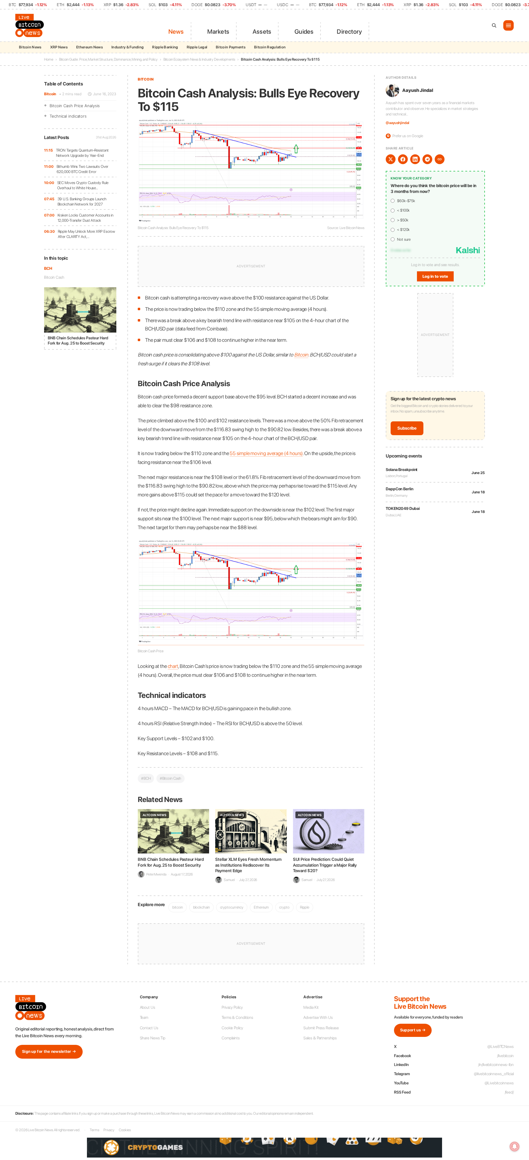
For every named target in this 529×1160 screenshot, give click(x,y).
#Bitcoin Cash (171, 778)
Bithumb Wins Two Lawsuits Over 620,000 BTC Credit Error (82, 169)
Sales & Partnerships (319, 1038)
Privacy (108, 1130)
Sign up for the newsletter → (49, 1051)
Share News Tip (153, 1038)
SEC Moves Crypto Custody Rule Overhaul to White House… (82, 185)
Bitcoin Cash (54, 277)
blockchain (201, 907)
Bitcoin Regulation (270, 47)
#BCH (146, 778)
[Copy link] (440, 159)
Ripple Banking (165, 47)
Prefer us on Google (405, 136)
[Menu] (508, 25)
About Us (147, 1007)
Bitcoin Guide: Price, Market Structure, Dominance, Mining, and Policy (108, 59)
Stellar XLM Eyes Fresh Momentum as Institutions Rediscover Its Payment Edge (248, 865)
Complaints (231, 1038)
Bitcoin (50, 94)
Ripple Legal (197, 47)
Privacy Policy (232, 1007)
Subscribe (407, 428)
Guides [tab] (304, 31)
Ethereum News (89, 47)
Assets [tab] (262, 31)
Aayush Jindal (417, 90)
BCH (48, 268)
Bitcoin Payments (231, 47)
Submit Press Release (321, 1028)
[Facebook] (403, 159)
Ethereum (261, 907)
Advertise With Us (317, 1017)
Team (144, 1017)
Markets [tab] (218, 31)
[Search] (494, 25)
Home (48, 59)
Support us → (413, 1030)
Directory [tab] (349, 31)
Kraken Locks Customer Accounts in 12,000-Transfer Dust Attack (86, 218)
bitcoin (177, 907)
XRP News (59, 47)
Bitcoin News (30, 47)
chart (173, 666)
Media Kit (310, 1007)
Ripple (304, 907)
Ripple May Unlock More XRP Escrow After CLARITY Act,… (86, 234)
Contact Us (149, 1028)
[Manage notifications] (515, 1146)
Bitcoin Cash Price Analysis (75, 105)
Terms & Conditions (237, 1017)
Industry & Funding (127, 47)
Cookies (124, 1130)
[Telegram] (427, 159)
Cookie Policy (232, 1028)
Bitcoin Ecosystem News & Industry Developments (199, 59)
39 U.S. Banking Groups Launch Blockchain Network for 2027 (82, 202)
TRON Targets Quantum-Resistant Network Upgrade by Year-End (82, 153)
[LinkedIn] (415, 159)
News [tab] (176, 31)
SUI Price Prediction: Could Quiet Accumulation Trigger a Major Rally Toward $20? (325, 865)
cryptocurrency (232, 907)
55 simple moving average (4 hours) (266, 453)
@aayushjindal (397, 123)
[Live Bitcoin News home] (30, 25)
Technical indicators (68, 116)
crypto (284, 907)
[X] (391, 159)
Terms (94, 1130)
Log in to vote (435, 276)
